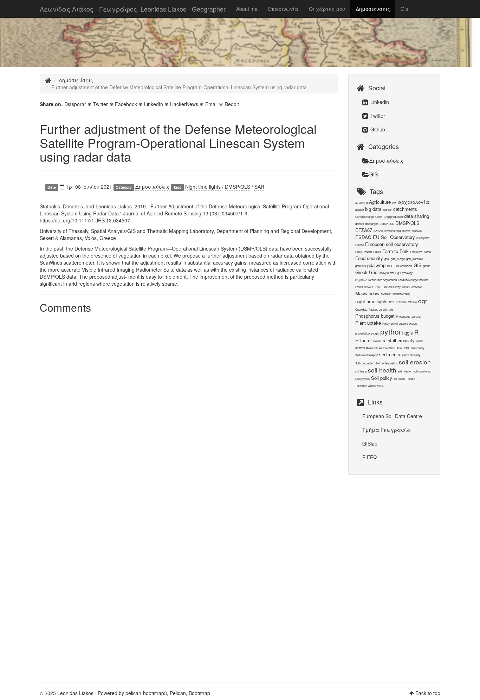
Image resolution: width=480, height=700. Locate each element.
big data (373, 209)
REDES (360, 348)
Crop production (393, 217)
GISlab (369, 443)
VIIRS (380, 386)
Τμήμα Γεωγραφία (386, 429)
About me (247, 8)
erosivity (417, 231)
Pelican (178, 692)
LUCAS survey (392, 287)
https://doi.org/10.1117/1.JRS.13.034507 (85, 220)
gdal (386, 259)
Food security (369, 258)
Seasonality (417, 348)
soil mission (405, 371)
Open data (361, 309)
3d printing (361, 203)
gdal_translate (414, 259)
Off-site (412, 302)
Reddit (232, 104)
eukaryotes (422, 238)
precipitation (362, 333)
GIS (373, 174)
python (391, 331)
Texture (410, 379)
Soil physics (362, 379)
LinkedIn (153, 104)
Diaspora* (75, 104)
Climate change (364, 217)
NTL (391, 302)
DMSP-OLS (387, 224)
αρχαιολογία (413, 202)
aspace (359, 210)
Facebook (126, 104)
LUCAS (376, 287)
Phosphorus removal (408, 316)
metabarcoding (401, 294)
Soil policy (381, 378)
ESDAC (363, 237)
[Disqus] (189, 404)
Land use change (408, 280)
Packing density (378, 309)
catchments (405, 209)
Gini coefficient (403, 266)
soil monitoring (422, 371)
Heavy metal (386, 273)
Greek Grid (366, 272)
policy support (399, 323)
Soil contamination (386, 363)
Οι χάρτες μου (327, 8)
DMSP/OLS (237, 186)
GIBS (390, 266)
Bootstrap (199, 692)
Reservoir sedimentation (380, 348)
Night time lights (203, 186)
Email (211, 104)
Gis (404, 8)
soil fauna (361, 371)
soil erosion (415, 361)
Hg (397, 273)
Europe (359, 245)
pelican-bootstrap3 (146, 692)
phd (391, 309)
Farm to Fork (395, 251)
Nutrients (401, 302)
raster (419, 341)
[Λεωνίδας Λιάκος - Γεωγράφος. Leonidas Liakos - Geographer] (48, 80)
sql (395, 379)
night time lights (371, 301)
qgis (408, 332)
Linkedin (379, 101)
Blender (387, 210)
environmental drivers (397, 231)
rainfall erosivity (399, 340)
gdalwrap (376, 265)
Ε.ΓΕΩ (369, 457)
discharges (371, 224)
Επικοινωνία (283, 8)
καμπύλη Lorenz (365, 280)
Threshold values (365, 386)
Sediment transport (366, 355)
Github (377, 129)
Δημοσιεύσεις (373, 8)
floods (427, 252)
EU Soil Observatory (394, 237)
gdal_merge (398, 259)
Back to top (427, 692)
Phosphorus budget (375, 315)
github (426, 266)
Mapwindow (367, 293)
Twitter (100, 104)
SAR (259, 186)
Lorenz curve (363, 287)
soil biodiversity (411, 355)
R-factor (363, 340)
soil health (382, 369)
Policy (386, 323)
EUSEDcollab (363, 252)
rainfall (377, 341)
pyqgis (375, 333)
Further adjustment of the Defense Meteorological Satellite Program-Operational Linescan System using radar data (178, 142)
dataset (359, 224)
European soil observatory (391, 244)
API (394, 203)
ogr (422, 300)
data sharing (416, 216)
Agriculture (380, 202)
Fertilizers (416, 252)
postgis (413, 323)
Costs (378, 217)
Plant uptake (368, 322)
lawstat (423, 280)
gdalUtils (360, 266)
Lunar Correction (412, 287)
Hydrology (406, 273)
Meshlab (386, 294)
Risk (399, 348)
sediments (389, 354)
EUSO (377, 252)
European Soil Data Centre (392, 416)
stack (401, 379)
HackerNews (184, 104)
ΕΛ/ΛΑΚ (378, 231)
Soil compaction (364, 363)
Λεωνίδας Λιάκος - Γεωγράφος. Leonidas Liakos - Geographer (133, 8)
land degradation (387, 280)
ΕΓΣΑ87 (363, 230)
